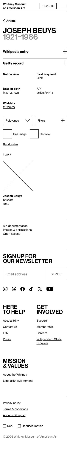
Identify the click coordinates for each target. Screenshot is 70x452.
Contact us (10, 326)
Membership (45, 326)
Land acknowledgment (18, 380)
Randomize (10, 144)
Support (42, 320)
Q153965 (9, 107)
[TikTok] (31, 288)
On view (45, 134)
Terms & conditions (15, 409)
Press (7, 339)
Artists (10, 20)
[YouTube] (49, 288)
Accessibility (11, 320)
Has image (20, 134)
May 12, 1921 (11, 92)
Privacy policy (12, 402)
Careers (42, 333)
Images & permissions (17, 229)
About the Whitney (15, 374)
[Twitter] (39, 288)
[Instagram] (5, 288)
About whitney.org (15, 415)
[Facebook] (22, 288)
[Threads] (14, 288)
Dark (10, 425)
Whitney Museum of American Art (15, 6)
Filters (42, 120)
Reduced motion (32, 425)
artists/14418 (45, 92)
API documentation (15, 225)
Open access (11, 233)
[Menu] (64, 6)
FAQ (5, 333)
